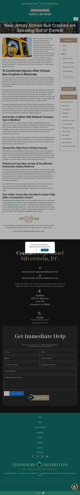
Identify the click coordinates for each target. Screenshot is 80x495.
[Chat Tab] (40, 247)
